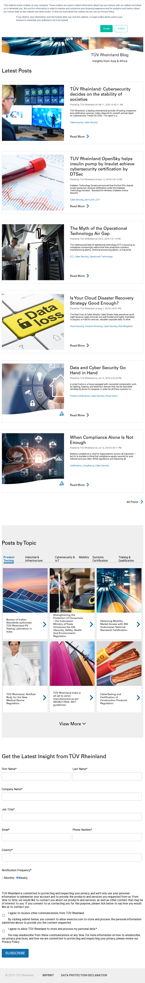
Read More (77, 136)
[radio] (8, 878)
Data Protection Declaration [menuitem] (75, 975)
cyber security (91, 122)
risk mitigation (125, 326)
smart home (111, 396)
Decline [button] (121, 28)
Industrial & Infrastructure (34, 559)
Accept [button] (106, 28)
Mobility (84, 557)
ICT (72, 256)
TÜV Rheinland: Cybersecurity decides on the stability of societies (100, 94)
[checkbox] (72, 878)
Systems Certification (100, 559)
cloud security (77, 326)
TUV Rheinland (87, 104)
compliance (88, 465)
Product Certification (79, 396)
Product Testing (9, 559)
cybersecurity (76, 122)
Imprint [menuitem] (48, 975)
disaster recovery (93, 326)
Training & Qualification (126, 559)
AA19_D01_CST (92, 200)
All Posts (133, 502)
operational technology (100, 256)
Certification (76, 465)
